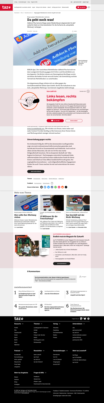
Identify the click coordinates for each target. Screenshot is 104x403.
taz (18, 318)
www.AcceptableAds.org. (36, 129)
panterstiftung (77, 337)
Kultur (16, 335)
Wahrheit (16, 345)
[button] (89, 7)
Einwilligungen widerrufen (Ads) (62, 395)
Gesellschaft (17, 332)
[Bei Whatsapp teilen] (55, 187)
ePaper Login (37, 381)
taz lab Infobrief (38, 362)
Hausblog (56, 330)
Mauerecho (17, 362)
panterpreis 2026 (77, 340)
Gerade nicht (83, 91)
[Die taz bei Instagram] (88, 319)
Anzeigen (17, 384)
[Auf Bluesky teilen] (48, 187)
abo (74, 327)
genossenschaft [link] (77, 2)
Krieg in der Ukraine (39, 335)
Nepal (35, 332)
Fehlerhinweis (46, 183)
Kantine (16, 379)
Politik (16, 327)
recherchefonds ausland (79, 335)
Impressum (70, 393)
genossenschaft (77, 330)
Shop (15, 382)
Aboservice (37, 379)
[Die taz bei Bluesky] (85, 319)
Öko (22, 12)
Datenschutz (63, 393)
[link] (23, 7)
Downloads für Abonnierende (42, 384)
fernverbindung (18, 357)
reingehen (17, 367)
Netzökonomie (28, 12)
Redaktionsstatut (64, 391)
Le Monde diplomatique (79, 360)
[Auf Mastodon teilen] (45, 187)
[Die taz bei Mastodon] (81, 319)
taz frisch (36, 357)
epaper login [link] (86, 2)
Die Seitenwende (58, 332)
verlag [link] (15, 2)
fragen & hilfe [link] (34, 2)
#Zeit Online (45, 178)
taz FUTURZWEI (77, 357)
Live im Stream (57, 359)
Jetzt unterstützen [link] (36, 171)
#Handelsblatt (36, 178)
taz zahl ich (76, 332)
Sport (16, 337)
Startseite (16, 12)
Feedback (36, 376)
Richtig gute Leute (39, 340)
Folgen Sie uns (75, 318)
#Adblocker (61, 178)
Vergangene (56, 362)
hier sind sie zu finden (45, 280)
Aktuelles (55, 327)
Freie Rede (17, 364)
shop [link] (28, 2)
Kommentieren (38, 183)
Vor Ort (55, 357)
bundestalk (17, 354)
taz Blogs (75, 355)
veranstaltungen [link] (22, 2)
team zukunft (37, 354)
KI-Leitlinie (86, 391)
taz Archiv (75, 362)
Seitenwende (81, 393)
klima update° (18, 359)
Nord (15, 342)
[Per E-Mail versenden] (41, 187)
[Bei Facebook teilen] (52, 187)
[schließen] (88, 91)
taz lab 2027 (56, 364)
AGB (75, 393)
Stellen (55, 335)
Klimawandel (37, 342)
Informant (56, 393)
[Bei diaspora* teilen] (59, 187)
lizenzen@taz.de (25, 393)
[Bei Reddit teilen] (62, 187)
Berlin (16, 340)
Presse (55, 337)
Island (35, 337)
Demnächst (56, 354)
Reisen (16, 377)
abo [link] (71, 2)
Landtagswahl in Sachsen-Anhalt (41, 329)
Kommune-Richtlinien (76, 391)
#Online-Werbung (53, 178)
